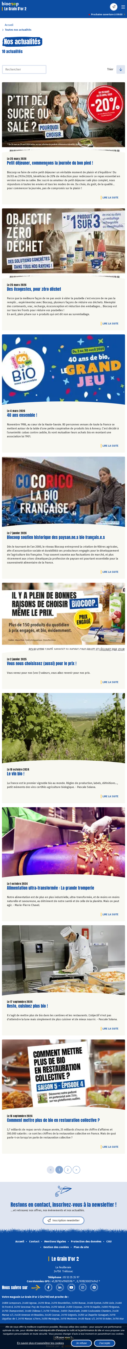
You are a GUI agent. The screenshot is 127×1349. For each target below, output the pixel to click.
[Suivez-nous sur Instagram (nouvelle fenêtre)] (83, 1287)
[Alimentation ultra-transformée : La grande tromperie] (63, 843)
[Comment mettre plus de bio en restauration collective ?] (63, 1075)
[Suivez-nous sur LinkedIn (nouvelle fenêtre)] (60, 1287)
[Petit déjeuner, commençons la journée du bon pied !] (63, 118)
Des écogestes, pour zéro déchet (34, 289)
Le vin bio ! (15, 773)
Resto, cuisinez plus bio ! (27, 1006)
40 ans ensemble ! (22, 415)
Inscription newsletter (66, 1220)
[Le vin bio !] (63, 729)
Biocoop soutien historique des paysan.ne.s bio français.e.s (56, 537)
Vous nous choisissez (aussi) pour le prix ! (41, 663)
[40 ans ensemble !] (63, 370)
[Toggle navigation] (123, 8)
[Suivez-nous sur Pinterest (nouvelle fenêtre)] (94, 1287)
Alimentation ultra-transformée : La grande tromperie (50, 888)
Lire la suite (111, 197)
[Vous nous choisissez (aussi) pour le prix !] (63, 619)
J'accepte (104, 1343)
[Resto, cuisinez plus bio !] (63, 961)
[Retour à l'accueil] (10, 4)
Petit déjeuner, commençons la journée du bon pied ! (50, 163)
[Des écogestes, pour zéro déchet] (63, 244)
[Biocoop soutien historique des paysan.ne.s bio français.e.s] (63, 493)
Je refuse (81, 1343)
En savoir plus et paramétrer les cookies (40, 1343)
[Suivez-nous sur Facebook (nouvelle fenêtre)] (48, 1287)
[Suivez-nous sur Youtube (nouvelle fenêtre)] (71, 1287)
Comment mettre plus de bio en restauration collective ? (53, 1120)
